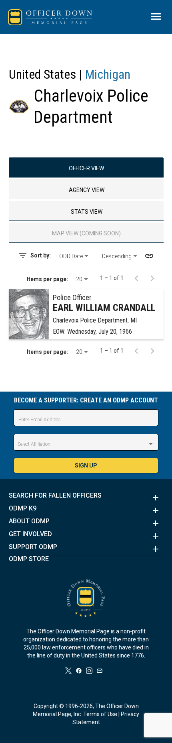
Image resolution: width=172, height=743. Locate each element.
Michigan (107, 74)
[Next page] (152, 278)
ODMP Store (29, 559)
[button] (86, 497)
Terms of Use (100, 714)
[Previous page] (136, 278)
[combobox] (76, 256)
